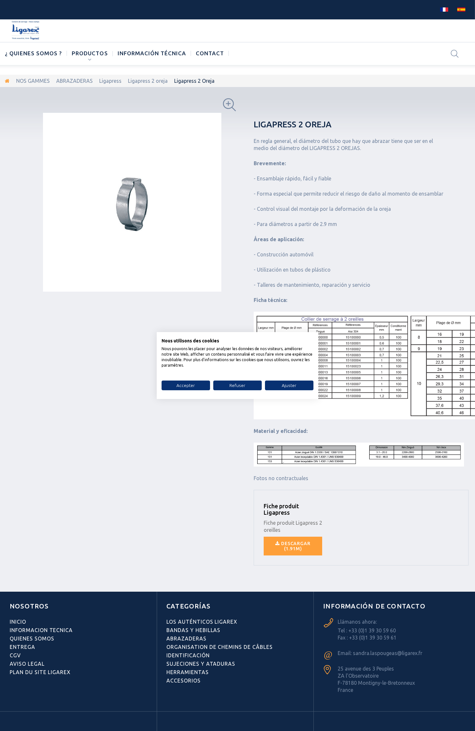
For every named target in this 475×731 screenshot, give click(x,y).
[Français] (444, 9)
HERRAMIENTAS (187, 672)
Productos (90, 53)
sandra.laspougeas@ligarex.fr (387, 653)
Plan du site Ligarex (40, 672)
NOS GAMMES (33, 81)
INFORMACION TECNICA (41, 630)
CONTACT (210, 53)
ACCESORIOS (183, 680)
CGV (15, 655)
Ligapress (110, 81)
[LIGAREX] (26, 30)
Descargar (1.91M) (295, 546)
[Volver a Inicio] (7, 81)
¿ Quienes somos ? (33, 53)
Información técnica (152, 53)
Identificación (187, 655)
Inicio (18, 622)
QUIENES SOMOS (32, 638)
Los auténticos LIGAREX (201, 622)
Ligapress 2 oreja (148, 81)
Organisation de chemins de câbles (219, 647)
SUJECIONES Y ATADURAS (200, 664)
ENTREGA (22, 647)
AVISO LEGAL (27, 664)
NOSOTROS (29, 606)
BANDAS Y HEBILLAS (193, 630)
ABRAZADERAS (74, 81)
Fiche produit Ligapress (281, 509)
